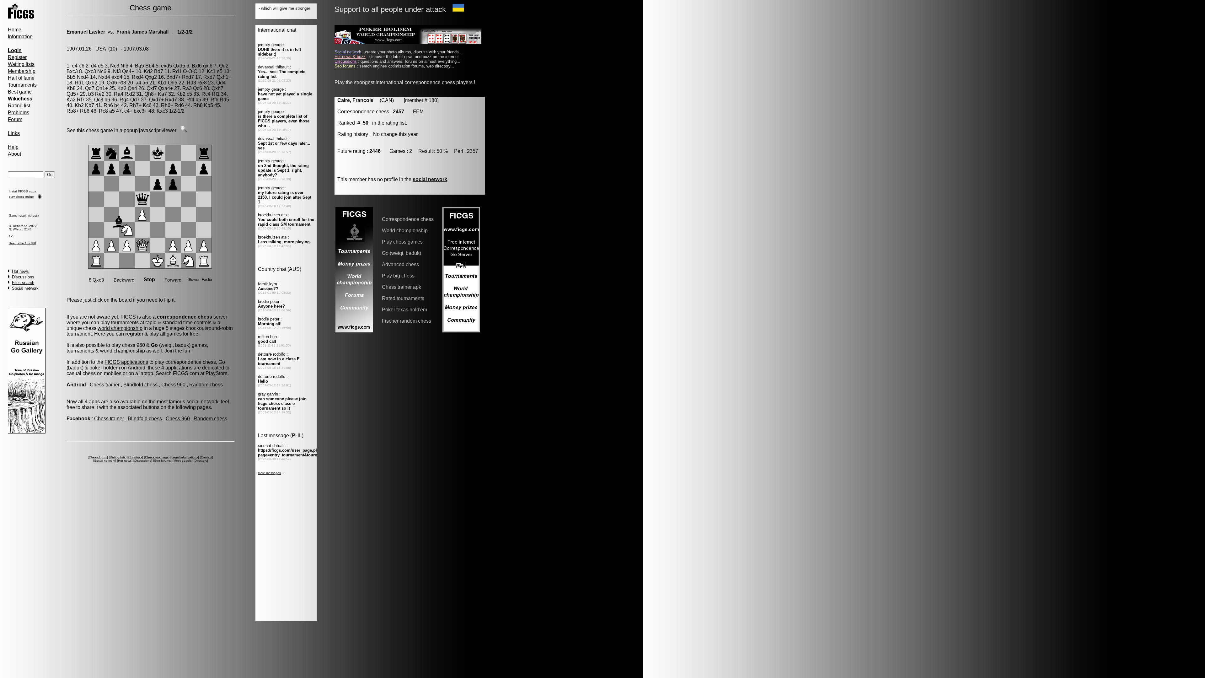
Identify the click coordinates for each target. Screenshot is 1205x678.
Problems (18, 112)
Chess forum (98, 457)
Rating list (19, 105)
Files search (23, 282)
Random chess (206, 384)
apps (32, 191)
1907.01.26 (79, 48)
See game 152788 (22, 243)
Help (13, 147)
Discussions (23, 277)
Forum (15, 119)
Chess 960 (173, 384)
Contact (206, 457)
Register (17, 57)
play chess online (21, 196)
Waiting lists (21, 64)
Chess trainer (105, 384)
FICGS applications (126, 362)
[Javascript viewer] (183, 130)
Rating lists (118, 457)
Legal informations (184, 457)
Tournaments (22, 85)
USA (100, 48)
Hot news (20, 271)
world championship (120, 328)
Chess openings (157, 457)
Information (20, 36)
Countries (135, 457)
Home (14, 29)
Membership (21, 71)
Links (14, 133)
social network (430, 179)
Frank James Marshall (142, 32)
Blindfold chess (140, 384)
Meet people (183, 460)
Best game (20, 91)
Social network (25, 288)
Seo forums (162, 460)
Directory (201, 460)
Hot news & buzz (350, 56)
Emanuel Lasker (86, 32)
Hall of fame (21, 78)
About (14, 154)
